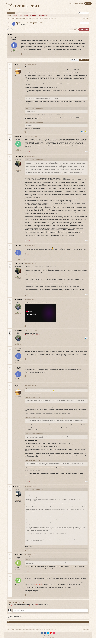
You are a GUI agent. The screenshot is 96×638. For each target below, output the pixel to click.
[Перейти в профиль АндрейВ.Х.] (18, 71)
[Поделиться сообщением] (87, 38)
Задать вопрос (73, 29)
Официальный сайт (30, 13)
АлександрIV (18, 136)
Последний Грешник (18, 555)
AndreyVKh (38, 489)
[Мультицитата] (21, 54)
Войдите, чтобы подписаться (73, 22)
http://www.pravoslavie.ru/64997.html (32, 334)
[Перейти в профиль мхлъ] (18, 580)
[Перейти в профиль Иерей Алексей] (18, 164)
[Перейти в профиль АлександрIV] (18, 144)
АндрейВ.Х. (18, 64)
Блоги (21, 15)
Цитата (24, 54)
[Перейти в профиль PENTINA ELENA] (18, 494)
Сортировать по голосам (84, 59)
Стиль (49, 635)
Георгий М (22, 24)
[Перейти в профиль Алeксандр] (18, 307)
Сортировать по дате (74, 59)
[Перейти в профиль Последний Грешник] (18, 563)
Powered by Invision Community (48, 637)
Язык (45, 635)
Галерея (26, 15)
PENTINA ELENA (18, 486)
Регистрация (87, 3)
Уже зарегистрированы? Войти (75, 3)
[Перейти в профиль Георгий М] (13, 24)
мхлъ (18, 576)
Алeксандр (18, 299)
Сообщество (11, 13)
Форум (9, 15)
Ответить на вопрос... (19, 610)
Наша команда (33, 15)
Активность (19, 13)
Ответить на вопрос (83, 29)
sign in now (35, 604)
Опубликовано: (27, 37)
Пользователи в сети (42, 15)
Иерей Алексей (18, 156)
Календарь (15, 15)
